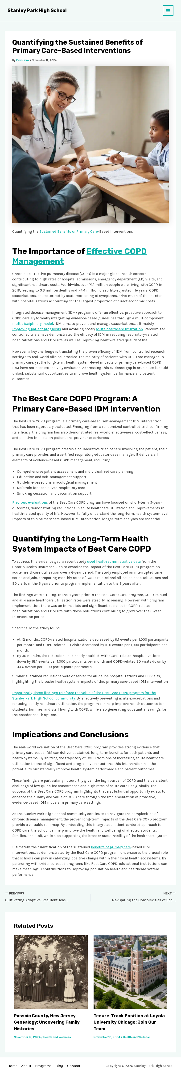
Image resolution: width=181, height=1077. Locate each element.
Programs (43, 1066)
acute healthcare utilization (119, 329)
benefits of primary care (111, 847)
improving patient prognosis (36, 329)
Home (12, 1066)
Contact (73, 1066)
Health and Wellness (57, 1037)
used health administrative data (114, 561)
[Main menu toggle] (168, 10)
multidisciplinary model (32, 324)
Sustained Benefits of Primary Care (68, 231)
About (26, 1066)
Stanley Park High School (37, 10)
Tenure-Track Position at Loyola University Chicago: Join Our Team (129, 1022)
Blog (59, 1066)
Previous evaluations (30, 502)
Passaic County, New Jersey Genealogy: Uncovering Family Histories (47, 1022)
